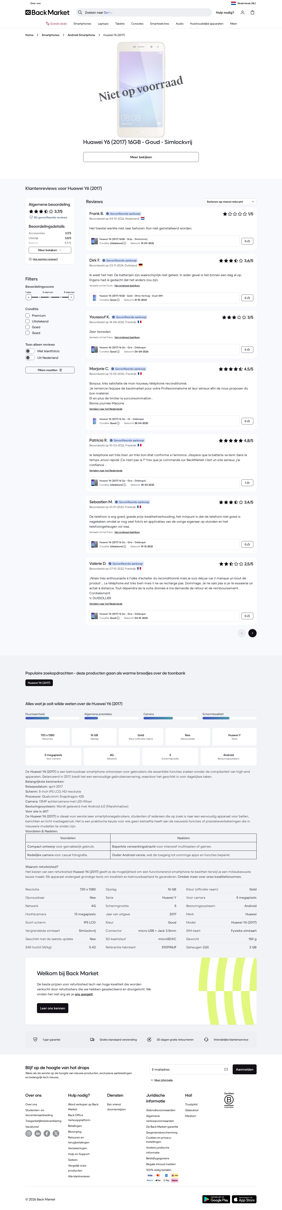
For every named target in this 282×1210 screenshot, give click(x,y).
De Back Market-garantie (162, 1127)
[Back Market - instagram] (28, 1133)
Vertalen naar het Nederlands (105, 408)
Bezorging (75, 1131)
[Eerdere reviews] (242, 633)
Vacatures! (32, 1127)
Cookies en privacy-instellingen (159, 1140)
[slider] (29, 297)
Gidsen (73, 1160)
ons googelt (84, 994)
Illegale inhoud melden (161, 1164)
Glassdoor (192, 1110)
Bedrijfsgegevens (157, 1158)
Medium (190, 1116)
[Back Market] (47, 12)
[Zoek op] (80, 12)
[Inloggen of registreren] (242, 12)
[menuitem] (82, 23)
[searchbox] (147, 12)
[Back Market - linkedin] (37, 1133)
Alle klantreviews (79, 1176)
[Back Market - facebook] (47, 1133)
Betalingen (75, 1126)
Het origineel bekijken (127, 285)
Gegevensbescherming (162, 1132)
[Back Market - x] (56, 1133)
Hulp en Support (79, 1154)
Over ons (31, 1104)
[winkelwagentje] (252, 12)
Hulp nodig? (225, 12)
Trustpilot (191, 1104)
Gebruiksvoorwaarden (160, 1110)
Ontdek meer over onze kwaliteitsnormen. (210, 877)
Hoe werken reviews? (45, 259)
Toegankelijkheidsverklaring (43, 1121)
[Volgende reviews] (252, 633)
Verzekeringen (77, 1148)
